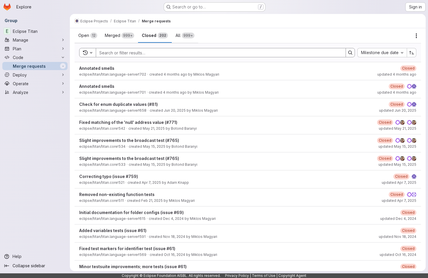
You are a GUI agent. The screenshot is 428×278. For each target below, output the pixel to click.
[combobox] (382, 52)
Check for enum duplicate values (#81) (118, 104)
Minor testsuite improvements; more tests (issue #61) (133, 266)
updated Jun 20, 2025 (397, 110)
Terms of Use (263, 275)
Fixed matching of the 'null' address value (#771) (128, 122)
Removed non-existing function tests (117, 194)
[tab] (88, 35)
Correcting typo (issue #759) (108, 176)
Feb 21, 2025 (152, 200)
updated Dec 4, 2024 (398, 218)
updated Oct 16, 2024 (398, 254)
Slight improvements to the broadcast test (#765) (129, 140)
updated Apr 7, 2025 (399, 182)
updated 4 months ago (396, 74)
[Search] (350, 52)
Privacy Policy (237, 275)
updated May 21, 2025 (397, 128)
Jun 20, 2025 (175, 110)
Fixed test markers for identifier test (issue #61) (127, 248)
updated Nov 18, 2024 (397, 236)
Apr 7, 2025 (151, 182)
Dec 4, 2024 (173, 218)
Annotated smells (96, 68)
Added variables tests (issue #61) (112, 230)
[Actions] (416, 35)
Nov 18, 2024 (174, 236)
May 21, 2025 (154, 128)
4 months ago (175, 74)
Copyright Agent (292, 275)
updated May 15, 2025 (397, 146)
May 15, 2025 (154, 146)
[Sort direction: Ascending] (411, 52)
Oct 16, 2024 (174, 254)
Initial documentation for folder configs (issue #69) (131, 212)
